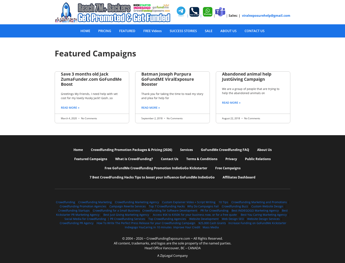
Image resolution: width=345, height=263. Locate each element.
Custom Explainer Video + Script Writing (188, 202)
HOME (85, 31)
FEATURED (127, 31)
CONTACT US (255, 31)
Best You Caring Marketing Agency (264, 215)
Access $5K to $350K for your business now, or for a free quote (195, 215)
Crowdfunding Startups (74, 210)
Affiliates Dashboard (239, 177)
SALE (208, 31)
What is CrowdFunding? (134, 159)
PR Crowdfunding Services (127, 219)
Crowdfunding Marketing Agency (137, 202)
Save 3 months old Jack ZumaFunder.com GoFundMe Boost (91, 79)
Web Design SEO (233, 219)
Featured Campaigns (90, 159)
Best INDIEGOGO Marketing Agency (255, 210)
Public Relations (258, 159)
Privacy (231, 159)
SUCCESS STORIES (183, 31)
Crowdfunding (65, 202)
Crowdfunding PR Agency (76, 223)
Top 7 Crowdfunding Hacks (167, 206)
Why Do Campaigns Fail (203, 206)
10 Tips (223, 202)
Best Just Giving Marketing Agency (126, 215)
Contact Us (169, 159)
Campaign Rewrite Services (127, 206)
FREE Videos (152, 31)
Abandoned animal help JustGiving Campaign (246, 76)
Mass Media (211, 227)
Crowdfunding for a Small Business (116, 210)
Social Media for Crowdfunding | (87, 219)
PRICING (104, 31)
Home (78, 150)
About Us (264, 150)
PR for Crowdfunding (214, 210)
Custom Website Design (267, 206)
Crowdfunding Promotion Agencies (83, 206)
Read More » (70, 107)
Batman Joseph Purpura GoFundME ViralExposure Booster (167, 79)
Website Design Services (263, 219)
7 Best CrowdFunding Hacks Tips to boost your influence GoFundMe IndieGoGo (152, 177)
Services (186, 150)
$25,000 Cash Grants (212, 223)
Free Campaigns (228, 168)
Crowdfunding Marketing (95, 202)
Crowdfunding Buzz (235, 206)
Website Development (204, 219)
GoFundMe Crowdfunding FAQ (225, 150)
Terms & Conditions (201, 159)
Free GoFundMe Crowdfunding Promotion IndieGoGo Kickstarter (156, 168)
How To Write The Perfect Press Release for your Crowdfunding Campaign (146, 223)
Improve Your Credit (187, 227)
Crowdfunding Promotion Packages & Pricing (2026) (131, 150)
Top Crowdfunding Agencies (167, 219)
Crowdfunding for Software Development (169, 210)
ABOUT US (228, 31)
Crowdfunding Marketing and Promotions (259, 202)
